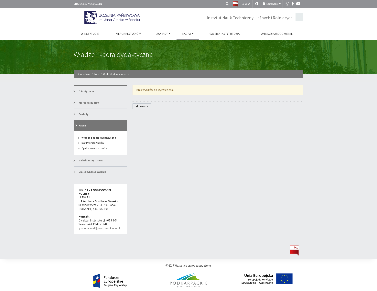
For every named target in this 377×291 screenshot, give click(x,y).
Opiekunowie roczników (94, 148)
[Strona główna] (235, 3)
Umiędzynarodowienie (92, 172)
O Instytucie (86, 91)
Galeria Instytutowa (91, 160)
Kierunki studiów (89, 102)
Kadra (82, 125)
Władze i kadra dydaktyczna (113, 54)
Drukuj (144, 106)
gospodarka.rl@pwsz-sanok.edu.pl (99, 228)
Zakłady (83, 114)
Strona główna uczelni (88, 3)
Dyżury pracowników (92, 143)
